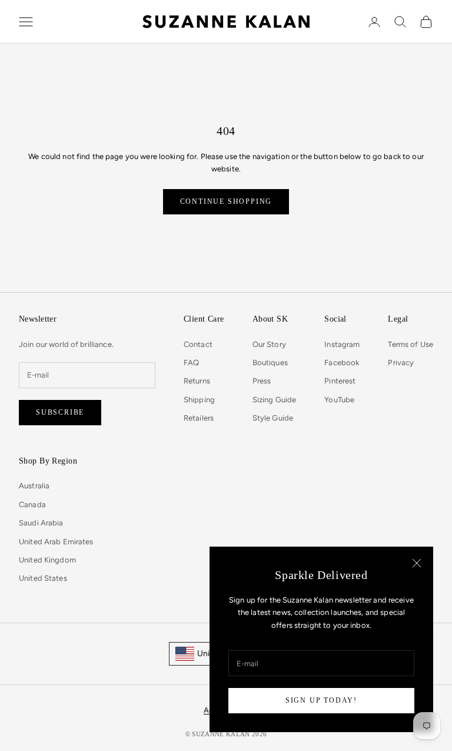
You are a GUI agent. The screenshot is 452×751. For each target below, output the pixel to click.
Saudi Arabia (41, 522)
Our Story (269, 344)
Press (261, 380)
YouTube (339, 399)
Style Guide (272, 417)
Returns (197, 380)
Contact (198, 344)
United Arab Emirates (56, 541)
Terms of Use (410, 344)
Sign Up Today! (321, 700)
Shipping (199, 399)
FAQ (191, 362)
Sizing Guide (274, 399)
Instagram (342, 344)
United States (43, 578)
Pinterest (339, 380)
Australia (34, 485)
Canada (32, 504)
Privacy (401, 362)
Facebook (341, 362)
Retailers (199, 417)
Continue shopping (226, 201)
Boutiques (270, 362)
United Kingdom (47, 559)
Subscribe (60, 412)
